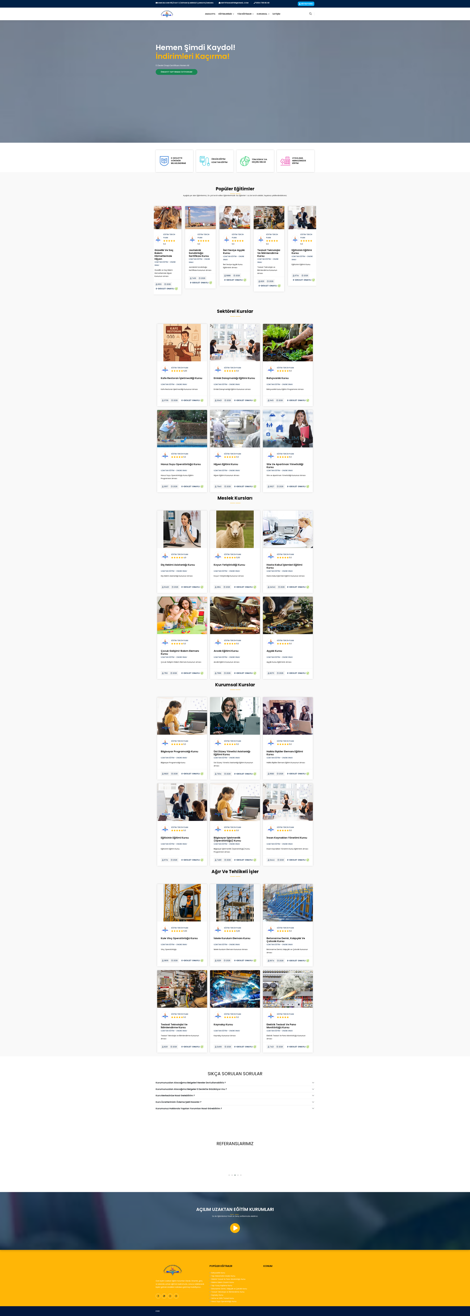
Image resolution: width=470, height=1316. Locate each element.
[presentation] (159, 250)
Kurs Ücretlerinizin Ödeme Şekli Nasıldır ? (178, 1101)
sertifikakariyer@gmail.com (234, 3)
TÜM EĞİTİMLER (244, 13)
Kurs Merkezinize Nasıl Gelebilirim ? (175, 1095)
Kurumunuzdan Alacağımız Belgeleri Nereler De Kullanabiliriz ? (191, 1082)
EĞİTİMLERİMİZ (225, 13)
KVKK (158, 1311)
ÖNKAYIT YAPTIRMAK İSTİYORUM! (176, 72)
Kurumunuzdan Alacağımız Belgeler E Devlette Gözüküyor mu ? (191, 1089)
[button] (229, 1175)
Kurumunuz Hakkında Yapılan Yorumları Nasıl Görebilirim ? (189, 1108)
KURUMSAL (262, 13)
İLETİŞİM (276, 13)
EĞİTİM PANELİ (307, 4)
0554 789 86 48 (262, 3)
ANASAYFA (210, 13)
